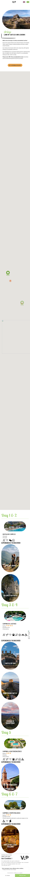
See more (10, 555)
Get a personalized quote (15, 65)
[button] (22, 303)
